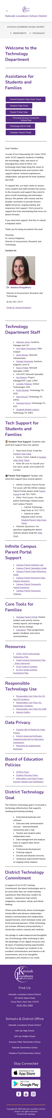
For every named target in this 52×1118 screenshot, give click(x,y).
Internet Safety (23, 712)
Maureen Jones (23, 342)
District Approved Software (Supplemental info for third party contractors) (28, 739)
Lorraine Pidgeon (24, 383)
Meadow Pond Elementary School (25, 1053)
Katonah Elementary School (24, 1047)
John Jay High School (24, 1030)
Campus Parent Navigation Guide (31, 568)
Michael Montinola (24, 361)
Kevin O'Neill (22, 367)
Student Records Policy (27, 775)
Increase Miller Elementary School (24, 1041)
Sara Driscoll (22, 396)
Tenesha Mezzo (23, 403)
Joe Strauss (21, 377)
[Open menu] (6, 11)
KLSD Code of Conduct (26, 666)
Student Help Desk (22, 453)
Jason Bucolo (22, 355)
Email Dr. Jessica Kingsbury (19, 307)
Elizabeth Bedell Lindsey (27, 409)
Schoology (21, 629)
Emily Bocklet (22, 390)
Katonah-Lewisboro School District (26, 27)
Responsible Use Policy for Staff (31, 709)
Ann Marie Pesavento (26, 348)
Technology (39, 33)
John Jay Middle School (24, 1036)
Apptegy (31, 1114)
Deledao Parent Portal (26, 617)
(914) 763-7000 (25, 1005)
